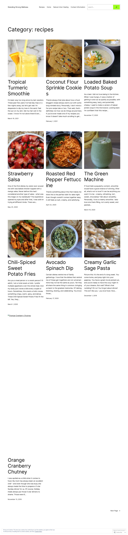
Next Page (115, 511)
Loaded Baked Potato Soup (100, 85)
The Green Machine (96, 176)
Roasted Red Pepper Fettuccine (63, 179)
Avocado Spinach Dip (59, 265)
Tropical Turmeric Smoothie (19, 88)
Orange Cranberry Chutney (19, 466)
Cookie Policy (38, 531)
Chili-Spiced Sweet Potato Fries (22, 268)
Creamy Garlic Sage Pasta (100, 265)
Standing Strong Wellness (18, 7)
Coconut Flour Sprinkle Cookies (64, 88)
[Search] (116, 7)
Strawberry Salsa (20, 176)
